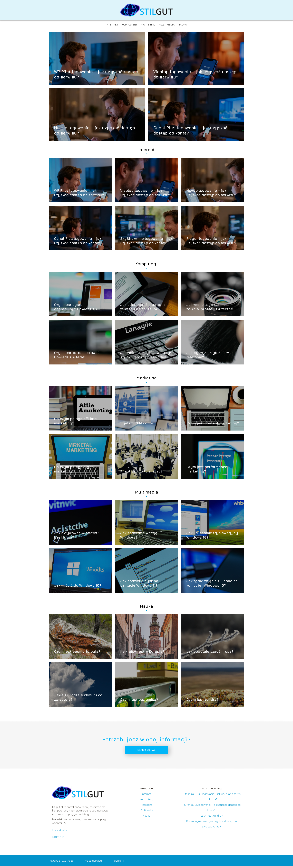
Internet (112, 24)
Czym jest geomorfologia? (77, 651)
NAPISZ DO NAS (146, 749)
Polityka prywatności (61, 860)
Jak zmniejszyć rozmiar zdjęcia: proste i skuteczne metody (209, 307)
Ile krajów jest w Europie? (142, 651)
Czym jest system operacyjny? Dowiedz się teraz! (76, 307)
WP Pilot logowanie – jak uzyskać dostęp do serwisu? (96, 74)
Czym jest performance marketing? (206, 469)
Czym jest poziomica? (139, 699)
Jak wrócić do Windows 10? (77, 585)
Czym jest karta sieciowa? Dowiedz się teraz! (76, 355)
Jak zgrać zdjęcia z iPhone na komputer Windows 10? (212, 583)
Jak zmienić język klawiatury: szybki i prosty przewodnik (145, 355)
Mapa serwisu (93, 860)
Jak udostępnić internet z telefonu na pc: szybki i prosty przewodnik (142, 307)
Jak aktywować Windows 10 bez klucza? (78, 535)
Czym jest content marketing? (212, 423)
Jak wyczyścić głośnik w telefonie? (207, 355)
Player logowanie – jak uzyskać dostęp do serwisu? (211, 241)
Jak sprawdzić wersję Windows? (138, 535)
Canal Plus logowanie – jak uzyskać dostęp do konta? (190, 130)
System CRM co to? (136, 423)
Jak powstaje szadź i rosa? (209, 651)
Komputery (130, 24)
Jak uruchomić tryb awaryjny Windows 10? (212, 535)
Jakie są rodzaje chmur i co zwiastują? (78, 697)
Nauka (182, 24)
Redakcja (59, 829)
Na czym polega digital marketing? (74, 469)
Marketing (148, 24)
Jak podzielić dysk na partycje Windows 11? (139, 583)
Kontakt (58, 836)
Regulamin (119, 860)
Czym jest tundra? (202, 699)
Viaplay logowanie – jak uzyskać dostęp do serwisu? (194, 74)
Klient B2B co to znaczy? (141, 471)
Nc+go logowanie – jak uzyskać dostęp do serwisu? (94, 130)
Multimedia (167, 24)
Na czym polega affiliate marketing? (75, 421)
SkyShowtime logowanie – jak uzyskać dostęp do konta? (146, 241)
